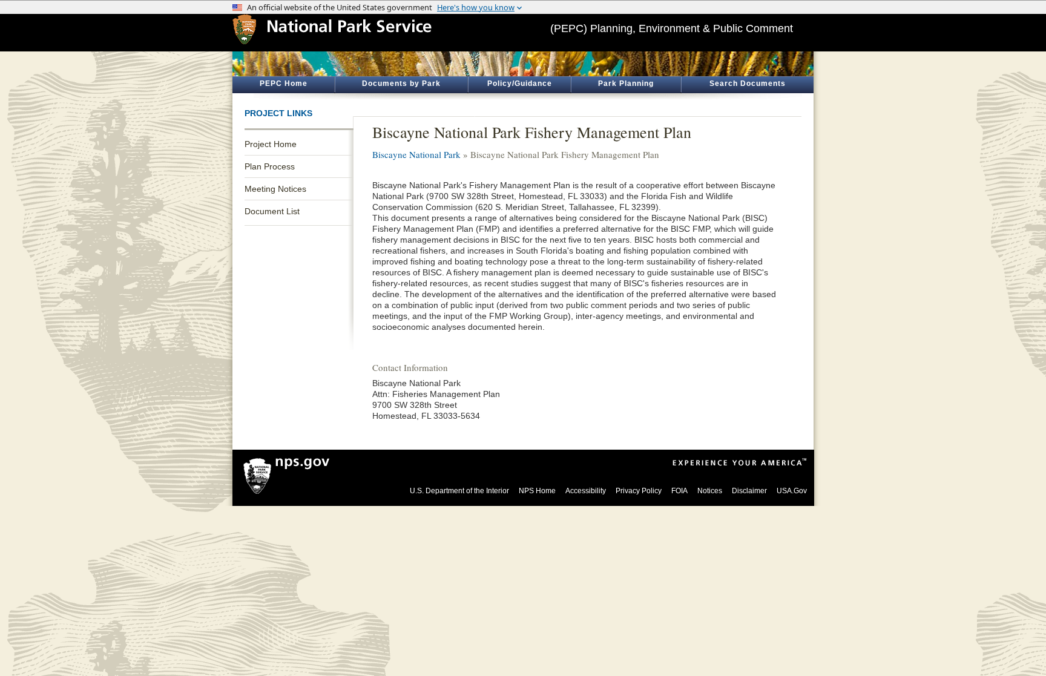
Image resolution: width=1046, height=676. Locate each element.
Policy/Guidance (519, 83)
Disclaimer (749, 491)
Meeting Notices (275, 189)
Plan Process (270, 166)
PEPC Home (284, 83)
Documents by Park (401, 83)
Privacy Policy (639, 491)
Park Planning (626, 83)
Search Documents (747, 83)
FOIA (679, 491)
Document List (272, 211)
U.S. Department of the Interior (459, 491)
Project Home (271, 144)
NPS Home (537, 491)
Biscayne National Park (416, 154)
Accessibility (585, 491)
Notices (709, 491)
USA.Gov (792, 491)
